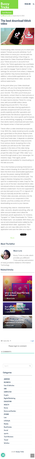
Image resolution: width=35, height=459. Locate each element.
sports (6, 433)
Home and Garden (10, 411)
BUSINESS (7, 382)
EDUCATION (7, 401)
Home (6, 408)
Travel (6, 440)
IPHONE (6, 414)
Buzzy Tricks (5, 5)
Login (32, 341)
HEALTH (6, 405)
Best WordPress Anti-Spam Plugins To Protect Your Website (17, 308)
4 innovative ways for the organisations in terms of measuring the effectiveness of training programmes (17, 323)
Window (6, 443)
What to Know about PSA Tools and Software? (17, 294)
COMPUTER (7, 392)
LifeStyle (7, 421)
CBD (5, 389)
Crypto (6, 395)
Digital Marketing (9, 398)
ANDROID (7, 379)
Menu (27, 4)
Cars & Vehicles (9, 385)
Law (5, 417)
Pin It (12, 238)
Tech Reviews (7, 13)
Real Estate (8, 427)
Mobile (6, 424)
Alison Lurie (6, 16)
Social (6, 430)
